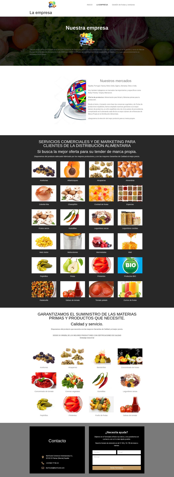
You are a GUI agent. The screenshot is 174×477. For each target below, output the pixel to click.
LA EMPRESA (102, 5)
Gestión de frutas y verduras (123, 5)
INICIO (89, 5)
